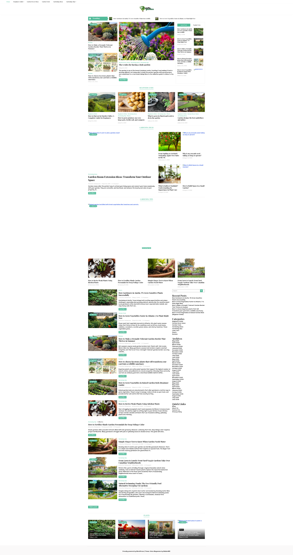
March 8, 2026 (182, 75)
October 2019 (177, 392)
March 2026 (176, 345)
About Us (175, 408)
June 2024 (175, 374)
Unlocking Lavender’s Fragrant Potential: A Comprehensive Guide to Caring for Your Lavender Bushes (190, 533)
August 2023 (176, 381)
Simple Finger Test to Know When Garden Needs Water (160, 281)
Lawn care (175, 330)
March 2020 (176, 388)
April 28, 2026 (182, 44)
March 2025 (176, 363)
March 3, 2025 (184, 537)
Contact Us (176, 410)
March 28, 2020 (182, 123)
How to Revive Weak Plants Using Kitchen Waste (100, 281)
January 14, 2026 (123, 285)
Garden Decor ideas (33, 2)
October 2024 (177, 368)
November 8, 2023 (164, 160)
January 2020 (177, 390)
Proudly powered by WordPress (133, 551)
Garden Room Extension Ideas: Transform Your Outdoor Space (119, 178)
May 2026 (175, 341)
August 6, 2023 (187, 190)
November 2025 (177, 352)
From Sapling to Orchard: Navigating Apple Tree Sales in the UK (168, 155)
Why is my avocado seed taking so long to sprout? (192, 154)
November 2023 (177, 377)
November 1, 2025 (183, 287)
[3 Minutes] (122, 133)
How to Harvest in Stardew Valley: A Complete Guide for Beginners (101, 117)
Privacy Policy (177, 412)
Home (8, 2)
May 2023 (175, 383)
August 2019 (176, 396)
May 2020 (175, 385)
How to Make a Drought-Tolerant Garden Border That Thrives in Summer (100, 47)
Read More (123, 80)
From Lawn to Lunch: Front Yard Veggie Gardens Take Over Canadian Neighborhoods (191, 282)
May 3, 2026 (181, 34)
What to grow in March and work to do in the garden (161, 117)
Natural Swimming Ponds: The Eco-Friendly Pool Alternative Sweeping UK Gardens (140, 484)
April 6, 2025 (124, 537)
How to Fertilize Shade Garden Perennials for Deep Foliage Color (130, 281)
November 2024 (177, 367)
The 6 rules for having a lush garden (134, 65)
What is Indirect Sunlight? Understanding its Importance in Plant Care (168, 188)
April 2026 (175, 343)
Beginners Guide (18, 2)
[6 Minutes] (101, 111)
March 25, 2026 (93, 81)
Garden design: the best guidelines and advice (191, 119)
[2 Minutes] (161, 111)
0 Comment (116, 184)
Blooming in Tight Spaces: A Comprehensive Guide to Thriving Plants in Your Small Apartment (161, 533)
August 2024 (176, 370)
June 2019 (175, 399)
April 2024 (175, 376)
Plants (128, 116)
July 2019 (175, 398)
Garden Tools (46, 2)
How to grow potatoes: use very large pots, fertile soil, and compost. (131, 119)
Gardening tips (70, 2)
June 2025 (175, 357)
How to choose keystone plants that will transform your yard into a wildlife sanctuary (102, 77)
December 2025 (177, 350)
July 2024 (175, 372)
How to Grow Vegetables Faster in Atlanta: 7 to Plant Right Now (177, 18)
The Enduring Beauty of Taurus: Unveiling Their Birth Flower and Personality (129, 533)
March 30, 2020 (153, 121)
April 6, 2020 (122, 123)
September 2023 (178, 379)
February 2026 (177, 346)
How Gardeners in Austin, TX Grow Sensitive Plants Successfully (131, 18)
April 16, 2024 (107, 184)
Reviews (90, 42)
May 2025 (175, 359)
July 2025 (175, 356)
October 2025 (177, 354)
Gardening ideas (58, 2)
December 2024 (177, 365)
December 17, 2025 (154, 285)
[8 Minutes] (191, 111)
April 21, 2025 (93, 121)
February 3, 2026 (94, 285)
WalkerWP (166, 551)
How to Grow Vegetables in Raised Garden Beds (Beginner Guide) (184, 71)
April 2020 (176, 387)
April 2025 (175, 361)
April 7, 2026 (92, 51)
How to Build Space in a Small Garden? (193, 187)
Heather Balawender (95, 184)
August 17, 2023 (187, 158)
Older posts (93, 507)
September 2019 (177, 394)
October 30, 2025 (138, 488)
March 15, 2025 (154, 537)
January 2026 (177, 348)
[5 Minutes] (131, 111)
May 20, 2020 (123, 68)
